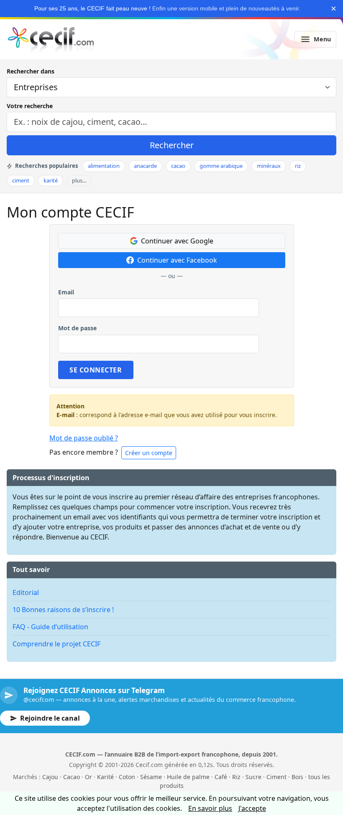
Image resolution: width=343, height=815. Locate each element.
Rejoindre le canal (50, 718)
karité (51, 180)
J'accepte (252, 808)
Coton (127, 777)
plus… (79, 180)
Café (221, 777)
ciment (20, 180)
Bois (297, 777)
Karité (105, 777)
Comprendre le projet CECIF (56, 643)
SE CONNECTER (95, 370)
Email (66, 292)
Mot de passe (77, 328)
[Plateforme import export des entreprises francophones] (51, 39)
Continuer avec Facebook (177, 260)
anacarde (145, 166)
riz (298, 166)
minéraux (269, 166)
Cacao (71, 777)
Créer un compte (148, 453)
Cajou (50, 777)
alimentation (104, 166)
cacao (178, 166)
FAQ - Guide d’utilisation (50, 626)
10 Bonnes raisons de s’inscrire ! (63, 609)
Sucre (253, 777)
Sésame (151, 777)
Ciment (276, 777)
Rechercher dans (30, 71)
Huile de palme (188, 777)
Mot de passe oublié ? (83, 438)
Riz (236, 777)
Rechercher (172, 145)
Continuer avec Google (177, 241)
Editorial (26, 592)
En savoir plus (210, 808)
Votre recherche (30, 106)
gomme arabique (221, 166)
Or (88, 777)
